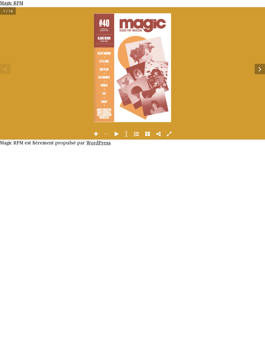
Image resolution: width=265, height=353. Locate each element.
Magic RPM (11, 3)
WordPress (98, 143)
